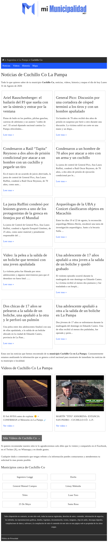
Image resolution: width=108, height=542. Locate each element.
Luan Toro (73, 495)
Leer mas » (8, 134)
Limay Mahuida (73, 486)
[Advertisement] (54, 37)
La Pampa (23, 60)
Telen (25, 495)
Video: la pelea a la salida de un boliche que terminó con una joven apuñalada (25, 259)
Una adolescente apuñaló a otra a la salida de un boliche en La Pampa (78, 310)
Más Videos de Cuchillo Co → (22, 438)
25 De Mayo (25, 504)
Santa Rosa (73, 504)
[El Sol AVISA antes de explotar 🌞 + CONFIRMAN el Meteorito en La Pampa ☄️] (27, 410)
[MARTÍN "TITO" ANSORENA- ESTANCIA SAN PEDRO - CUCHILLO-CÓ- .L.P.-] (80, 410)
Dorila (73, 477)
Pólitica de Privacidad (10, 538)
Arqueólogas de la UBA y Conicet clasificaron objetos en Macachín (80, 208)
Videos (16, 65)
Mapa (35, 65)
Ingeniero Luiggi (25, 477)
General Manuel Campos (25, 486)
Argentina (11, 60)
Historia (26, 65)
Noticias (6, 65)
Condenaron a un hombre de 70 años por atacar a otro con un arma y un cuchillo (78, 153)
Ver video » (8, 425)
